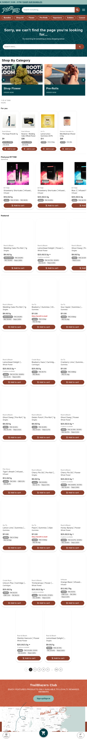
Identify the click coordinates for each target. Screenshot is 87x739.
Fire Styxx (6, 469)
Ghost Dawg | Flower (70, 417)
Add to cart (19, 205)
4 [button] (43, 669)
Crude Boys (36, 360)
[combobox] (48, 10)
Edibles (70, 18)
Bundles (7, 18)
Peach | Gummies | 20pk (42, 528)
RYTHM (6, 188)
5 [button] (47, 669)
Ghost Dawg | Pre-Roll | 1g (14, 417)
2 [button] (34, 669)
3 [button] (39, 669)
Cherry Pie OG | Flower (70, 472)
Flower (31, 18)
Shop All (19, 18)
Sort (80, 737)
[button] (83, 9)
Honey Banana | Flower (71, 528)
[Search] (77, 10)
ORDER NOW (9, 92)
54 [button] (56, 669)
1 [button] (30, 669)
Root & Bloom (8, 245)
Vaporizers (57, 18)
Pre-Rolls (44, 18)
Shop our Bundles (15, 2)
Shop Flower (12, 88)
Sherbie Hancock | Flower (28, 638)
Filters (6, 737)
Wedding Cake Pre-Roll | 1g (15, 248)
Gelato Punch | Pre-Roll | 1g (43, 417)
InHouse (64, 579)
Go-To (34, 304)
